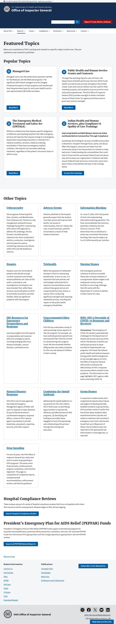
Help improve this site (101, 621)
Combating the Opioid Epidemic (56, 393)
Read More (13, 107)
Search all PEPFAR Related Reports (21, 544)
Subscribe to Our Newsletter (93, 566)
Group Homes (88, 391)
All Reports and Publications (52, 580)
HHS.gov (7, 584)
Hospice (11, 264)
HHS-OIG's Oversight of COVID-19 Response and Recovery (94, 320)
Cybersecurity (15, 207)
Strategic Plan (47, 569)
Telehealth (49, 264)
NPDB (6, 580)
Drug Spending (15, 448)
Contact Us (8, 569)
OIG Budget (46, 572)
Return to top (9, 556)
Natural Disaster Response (16, 393)
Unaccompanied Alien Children (56, 319)
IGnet (6, 588)
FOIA (5, 596)
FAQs (6, 576)
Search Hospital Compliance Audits (21, 513)
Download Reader (11, 600)
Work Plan (45, 576)
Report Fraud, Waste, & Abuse (98, 22)
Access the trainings (73, 173)
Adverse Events (52, 207)
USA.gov (7, 592)
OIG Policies (8, 572)
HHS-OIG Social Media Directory (97, 615)
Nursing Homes (89, 264)
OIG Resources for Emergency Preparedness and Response (17, 322)
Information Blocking (93, 207)
